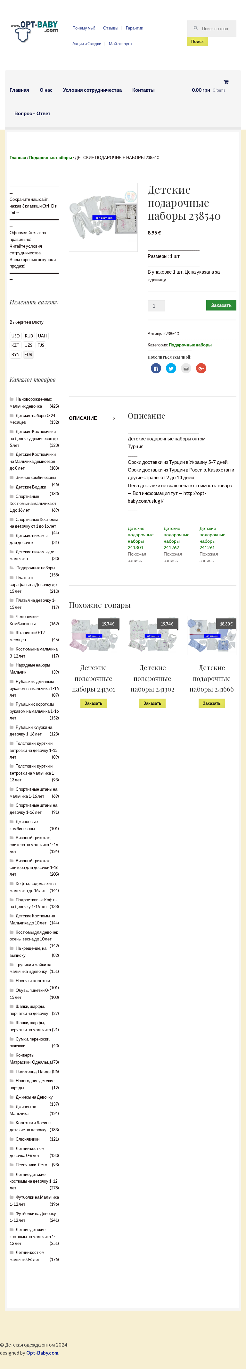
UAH (42, 335)
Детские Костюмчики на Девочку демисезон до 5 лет (34, 438)
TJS (40, 345)
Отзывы (110, 27)
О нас (46, 90)
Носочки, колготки (33, 980)
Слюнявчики (27, 1139)
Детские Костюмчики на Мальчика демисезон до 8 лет (33, 461)
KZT (16, 345)
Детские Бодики (31, 486)
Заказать (221, 305)
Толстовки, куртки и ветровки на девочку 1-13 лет (33, 750)
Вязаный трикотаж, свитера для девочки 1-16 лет (34, 867)
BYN (16, 354)
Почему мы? (83, 27)
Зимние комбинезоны (36, 477)
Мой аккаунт (120, 43)
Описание (83, 418)
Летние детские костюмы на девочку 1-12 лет (33, 1181)
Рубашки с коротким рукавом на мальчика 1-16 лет (34, 711)
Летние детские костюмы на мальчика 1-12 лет (32, 1236)
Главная (19, 90)
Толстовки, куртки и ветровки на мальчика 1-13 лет (32, 772)
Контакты (143, 90)
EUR (28, 354)
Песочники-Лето (31, 1164)
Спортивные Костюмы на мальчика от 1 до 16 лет (33, 503)
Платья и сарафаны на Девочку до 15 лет (33, 584)
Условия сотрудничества (92, 90)
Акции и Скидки (86, 43)
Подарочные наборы (50, 157)
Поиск (197, 41)
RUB (29, 335)
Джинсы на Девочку (34, 1097)
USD (16, 335)
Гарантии (134, 27)
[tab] (93, 418)
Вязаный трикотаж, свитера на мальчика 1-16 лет (34, 844)
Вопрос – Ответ (32, 113)
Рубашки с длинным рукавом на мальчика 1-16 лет (34, 688)
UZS (28, 345)
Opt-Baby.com (42, 1353)
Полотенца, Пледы (33, 1071)
